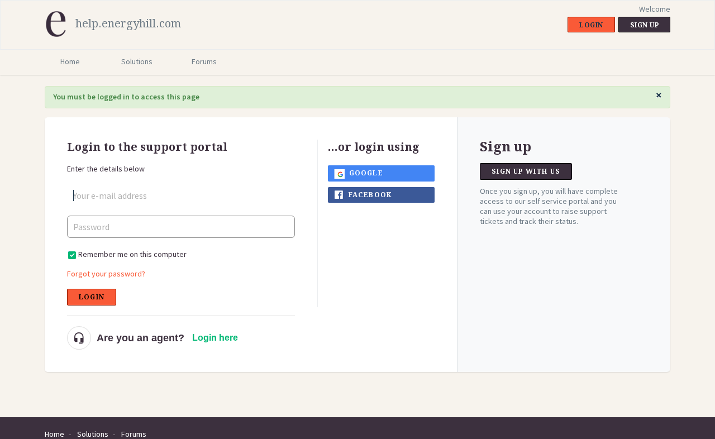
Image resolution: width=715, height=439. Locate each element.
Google (366, 173)
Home (70, 61)
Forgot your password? (106, 274)
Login (91, 297)
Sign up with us (526, 171)
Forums (204, 61)
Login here (215, 337)
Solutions (136, 61)
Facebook (370, 195)
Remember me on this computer (132, 254)
